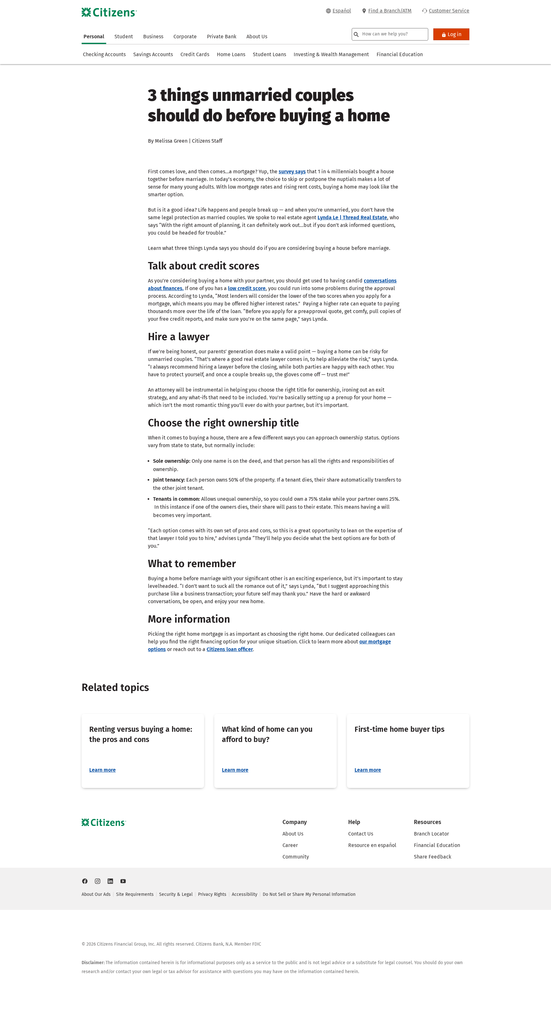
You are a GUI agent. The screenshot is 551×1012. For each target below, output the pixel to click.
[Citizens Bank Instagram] (97, 881)
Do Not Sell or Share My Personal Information (309, 894)
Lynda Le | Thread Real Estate (352, 217)
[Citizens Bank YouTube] (123, 881)
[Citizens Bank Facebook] (85, 881)
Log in (454, 34)
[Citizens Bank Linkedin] (110, 881)
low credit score (247, 288)
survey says (292, 172)
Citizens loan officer (230, 649)
